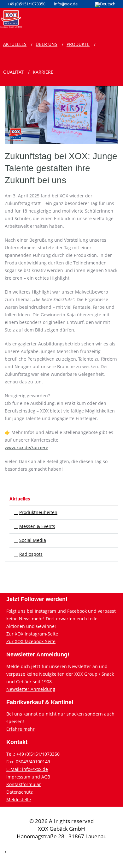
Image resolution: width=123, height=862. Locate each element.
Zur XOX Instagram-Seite (32, 634)
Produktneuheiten (38, 512)
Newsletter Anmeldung (30, 689)
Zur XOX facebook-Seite (31, 641)
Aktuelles (14, 44)
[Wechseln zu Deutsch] (105, 4)
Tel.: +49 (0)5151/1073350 (33, 754)
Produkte (78, 44)
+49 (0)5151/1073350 (26, 4)
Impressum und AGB (28, 777)
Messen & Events (37, 526)
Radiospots (31, 554)
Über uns (46, 44)
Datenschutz (19, 792)
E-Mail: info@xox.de (27, 769)
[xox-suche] (111, 18)
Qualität (13, 72)
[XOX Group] (11, 18)
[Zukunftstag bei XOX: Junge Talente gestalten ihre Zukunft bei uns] (61, 87)
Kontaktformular (23, 784)
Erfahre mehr (20, 729)
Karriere (43, 72)
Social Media (32, 540)
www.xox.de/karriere (26, 447)
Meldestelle (18, 800)
